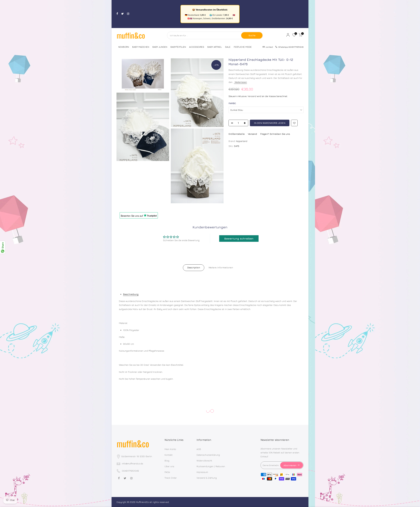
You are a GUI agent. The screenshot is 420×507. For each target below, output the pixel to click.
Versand (252, 96)
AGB (199, 449)
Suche (251, 35)
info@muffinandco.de (132, 463)
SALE (228, 46)
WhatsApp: (290, 46)
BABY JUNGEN (159, 46)
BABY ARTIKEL (214, 46)
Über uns (169, 466)
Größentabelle (237, 133)
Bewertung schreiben (238, 238)
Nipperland (241, 141)
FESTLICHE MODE (243, 46)
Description (193, 267)
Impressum (202, 472)
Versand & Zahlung (207, 477)
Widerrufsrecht (204, 460)
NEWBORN (123, 46)
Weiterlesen (240, 82)
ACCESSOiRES (196, 46)
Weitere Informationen (221, 267)
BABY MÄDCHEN (140, 46)
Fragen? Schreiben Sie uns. (275, 133)
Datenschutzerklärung (208, 454)
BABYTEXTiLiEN (178, 46)
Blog (167, 460)
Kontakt (169, 454)
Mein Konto (170, 449)
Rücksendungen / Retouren (211, 466)
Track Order (171, 477)
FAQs (167, 472)
